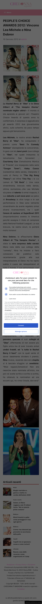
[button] (21, 298)
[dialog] (21, 302)
